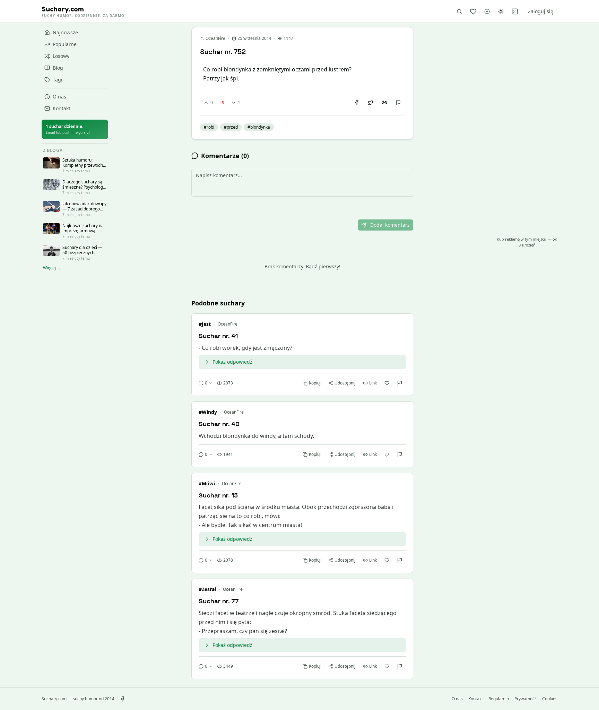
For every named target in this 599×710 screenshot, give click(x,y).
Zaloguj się (540, 11)
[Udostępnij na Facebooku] (356, 102)
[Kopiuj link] (384, 102)
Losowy (61, 56)
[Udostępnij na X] (370, 102)
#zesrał (207, 589)
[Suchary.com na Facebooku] (122, 699)
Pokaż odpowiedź (232, 361)
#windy (208, 412)
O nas (59, 96)
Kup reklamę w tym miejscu (527, 242)
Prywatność (525, 699)
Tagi (57, 79)
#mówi (207, 483)
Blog (58, 67)
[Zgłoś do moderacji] (398, 102)
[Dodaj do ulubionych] (387, 383)
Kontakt (61, 108)
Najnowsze (65, 32)
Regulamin (498, 699)
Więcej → (52, 268)
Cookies (549, 699)
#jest (205, 324)
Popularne (65, 44)
